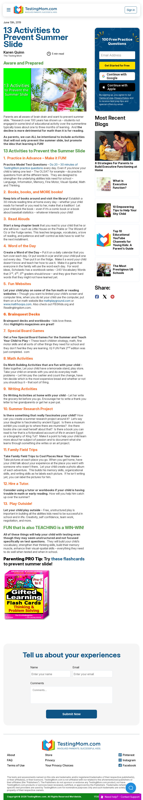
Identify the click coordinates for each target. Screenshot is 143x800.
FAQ (10, 760)
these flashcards (68, 558)
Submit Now (71, 714)
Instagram (129, 760)
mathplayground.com (57, 300)
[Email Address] (117, 55)
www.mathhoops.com (17, 304)
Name (34, 667)
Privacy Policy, (121, 98)
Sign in (131, 10)
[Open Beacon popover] (131, 788)
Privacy (50, 760)
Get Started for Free (117, 65)
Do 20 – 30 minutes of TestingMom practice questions (40, 166)
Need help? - (122, 796)
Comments (37, 683)
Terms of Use (16, 765)
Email (76, 667)
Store (48, 755)
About (11, 755)
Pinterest (128, 755)
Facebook (129, 765)
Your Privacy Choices (59, 765)
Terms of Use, (106, 98)
